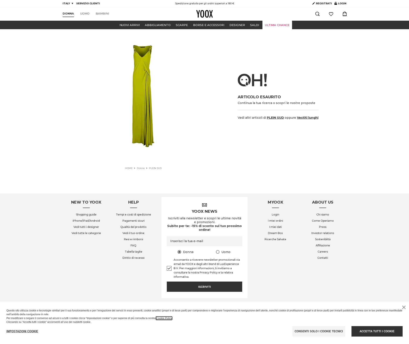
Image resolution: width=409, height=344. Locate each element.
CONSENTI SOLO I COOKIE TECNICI (319, 331)
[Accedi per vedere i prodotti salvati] (331, 14)
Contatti (322, 257)
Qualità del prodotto (133, 226)
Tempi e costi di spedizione (133, 214)
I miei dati (275, 226)
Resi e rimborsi (133, 239)
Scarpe (182, 25)
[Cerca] (317, 14)
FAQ (133, 245)
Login (275, 214)
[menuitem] (68, 13)
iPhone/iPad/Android (86, 220)
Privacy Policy (209, 272)
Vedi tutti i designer (86, 226)
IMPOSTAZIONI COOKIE (22, 331)
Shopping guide (86, 214)
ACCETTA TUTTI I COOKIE (377, 331)
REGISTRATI (324, 3)
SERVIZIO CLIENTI (88, 3)
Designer (237, 25)
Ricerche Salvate (275, 239)
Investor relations (322, 233)
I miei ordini (275, 220)
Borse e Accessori (208, 25)
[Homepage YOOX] (204, 14)
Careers (323, 251)
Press (322, 226)
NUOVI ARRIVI (130, 25)
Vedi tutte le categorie (86, 233)
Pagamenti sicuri (133, 220)
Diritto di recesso (133, 257)
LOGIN (340, 4)
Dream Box (275, 233)
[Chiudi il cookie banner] (404, 307)
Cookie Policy (164, 318)
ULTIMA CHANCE (277, 25)
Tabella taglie (133, 251)
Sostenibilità (323, 239)
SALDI (254, 25)
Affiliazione (323, 245)
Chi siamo (322, 214)
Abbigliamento (158, 25)
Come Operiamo (323, 220)
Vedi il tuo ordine (133, 233)
